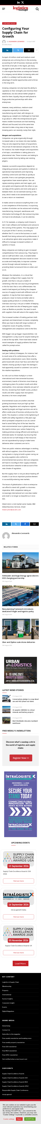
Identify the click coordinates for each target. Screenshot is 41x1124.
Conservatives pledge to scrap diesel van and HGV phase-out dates (25, 700)
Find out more (18, 881)
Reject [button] (19, 1119)
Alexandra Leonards (16, 41)
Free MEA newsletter (9, 1051)
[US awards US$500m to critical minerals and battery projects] (6, 709)
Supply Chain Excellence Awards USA (15, 1078)
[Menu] (3, 8)
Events (4, 1007)
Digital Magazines (8, 1011)
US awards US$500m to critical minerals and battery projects (23, 711)
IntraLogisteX (7, 1094)
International (6, 994)
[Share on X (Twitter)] (18, 50)
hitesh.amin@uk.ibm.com (11, 510)
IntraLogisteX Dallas (18, 910)
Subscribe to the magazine (11, 1034)
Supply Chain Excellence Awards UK (18, 945)
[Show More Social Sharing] (37, 50)
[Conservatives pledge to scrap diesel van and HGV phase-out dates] (6, 698)
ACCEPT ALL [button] (30, 1119)
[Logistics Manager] (20, 8)
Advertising (6, 1026)
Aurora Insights (7, 999)
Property (5, 990)
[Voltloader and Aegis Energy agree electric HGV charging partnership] (20, 562)
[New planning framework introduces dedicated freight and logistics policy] (20, 595)
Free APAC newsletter (10, 1055)
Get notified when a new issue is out (14, 1059)
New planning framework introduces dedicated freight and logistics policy (18, 610)
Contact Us (6, 1030)
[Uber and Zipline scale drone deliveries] (20, 629)
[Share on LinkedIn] (7, 50)
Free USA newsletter (9, 1046)
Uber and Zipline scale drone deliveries (18, 642)
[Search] (37, 8)
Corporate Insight (9, 23)
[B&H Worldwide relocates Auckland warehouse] (6, 720)
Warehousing (6, 986)
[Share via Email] (29, 50)
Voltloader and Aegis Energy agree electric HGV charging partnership (20, 577)
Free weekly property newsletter (13, 1042)
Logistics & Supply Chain (10, 982)
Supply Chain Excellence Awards (13, 1074)
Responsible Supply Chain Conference (15, 1090)
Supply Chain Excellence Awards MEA (15, 1082)
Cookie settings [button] (8, 1119)
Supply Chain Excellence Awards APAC (15, 1086)
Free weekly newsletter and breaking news (16, 1038)
